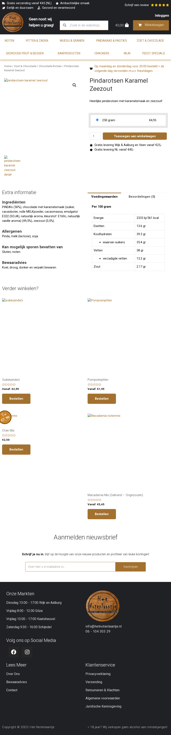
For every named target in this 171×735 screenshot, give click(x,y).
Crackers (101, 53)
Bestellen (16, 399)
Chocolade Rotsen (50, 66)
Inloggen (162, 15)
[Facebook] (13, 652)
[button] (74, 85)
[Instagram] (27, 652)
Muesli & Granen (72, 40)
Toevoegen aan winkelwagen (135, 136)
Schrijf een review (137, 5)
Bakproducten (69, 53)
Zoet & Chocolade (150, 40)
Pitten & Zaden (37, 40)
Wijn (127, 53)
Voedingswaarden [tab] (104, 196)
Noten (9, 40)
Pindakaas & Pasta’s (111, 40)
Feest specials (153, 53)
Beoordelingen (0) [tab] (142, 196)
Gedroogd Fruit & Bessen (25, 53)
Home (7, 66)
